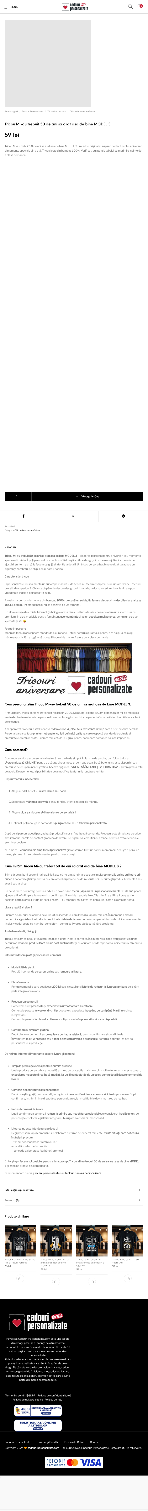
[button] (20, 1278)
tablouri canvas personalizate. (83, 1173)
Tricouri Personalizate (32, 111)
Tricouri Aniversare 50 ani (82, 111)
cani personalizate (48, 1173)
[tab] (74, 863)
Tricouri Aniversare (56, 111)
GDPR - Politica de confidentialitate (49, 1395)
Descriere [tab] (11, 547)
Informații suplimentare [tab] (19, 1190)
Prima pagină (11, 111)
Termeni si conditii (16, 1395)
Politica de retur (54, 1399)
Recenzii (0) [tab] (12, 1200)
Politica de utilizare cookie (28, 1399)
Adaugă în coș (90, 496)
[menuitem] (17, 1442)
